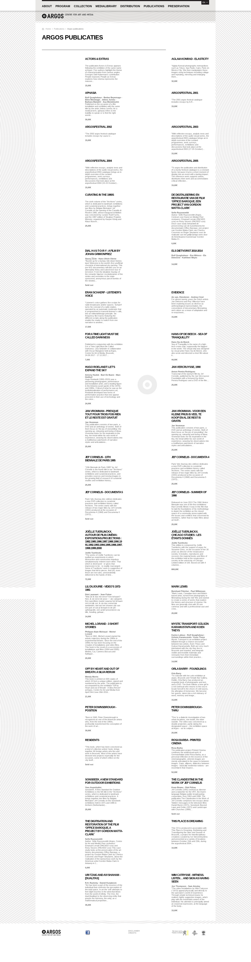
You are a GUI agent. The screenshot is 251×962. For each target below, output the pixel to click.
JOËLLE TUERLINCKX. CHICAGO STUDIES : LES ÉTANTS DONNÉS (186, 535)
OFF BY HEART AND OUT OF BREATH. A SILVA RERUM (102, 670)
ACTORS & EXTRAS (97, 58)
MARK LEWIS (179, 586)
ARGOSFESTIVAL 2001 (184, 92)
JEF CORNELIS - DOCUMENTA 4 (190, 457)
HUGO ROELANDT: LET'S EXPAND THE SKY (100, 368)
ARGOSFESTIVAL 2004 (98, 160)
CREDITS (132, 933)
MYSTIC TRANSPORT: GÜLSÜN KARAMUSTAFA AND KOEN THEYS (190, 627)
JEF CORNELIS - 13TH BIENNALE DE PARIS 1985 (100, 458)
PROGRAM (62, 6)
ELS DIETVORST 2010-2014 (186, 250)
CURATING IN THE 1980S (99, 194)
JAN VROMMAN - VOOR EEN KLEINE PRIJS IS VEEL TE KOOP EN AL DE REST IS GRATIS (188, 415)
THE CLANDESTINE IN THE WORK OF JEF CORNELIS (187, 781)
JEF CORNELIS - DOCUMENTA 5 (104, 492)
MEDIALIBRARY (106, 6)
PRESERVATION (178, 6)
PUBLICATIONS (154, 6)
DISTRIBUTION (130, 6)
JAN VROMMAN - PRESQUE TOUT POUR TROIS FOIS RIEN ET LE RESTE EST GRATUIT (103, 414)
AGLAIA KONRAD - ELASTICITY (190, 58)
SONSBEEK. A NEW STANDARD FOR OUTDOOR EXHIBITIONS (104, 781)
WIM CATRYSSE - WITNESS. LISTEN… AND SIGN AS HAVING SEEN (190, 878)
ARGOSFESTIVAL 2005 (184, 160)
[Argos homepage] (67, 18)
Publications (59, 29)
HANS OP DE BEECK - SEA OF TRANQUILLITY (189, 335)
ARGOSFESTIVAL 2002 (98, 126)
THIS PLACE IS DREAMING (187, 821)
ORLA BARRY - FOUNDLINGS (188, 668)
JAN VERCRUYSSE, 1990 (185, 366)
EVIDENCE (177, 292)
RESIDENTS (92, 740)
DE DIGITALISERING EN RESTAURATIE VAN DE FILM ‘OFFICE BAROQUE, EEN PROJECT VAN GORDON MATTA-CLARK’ (188, 201)
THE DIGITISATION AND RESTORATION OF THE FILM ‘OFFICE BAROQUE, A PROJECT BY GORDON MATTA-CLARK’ (104, 828)
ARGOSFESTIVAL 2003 (184, 126)
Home (48, 29)
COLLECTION (83, 6)
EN (203, 2)
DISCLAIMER (134, 931)
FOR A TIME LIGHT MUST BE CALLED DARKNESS (102, 335)
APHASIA (90, 92)
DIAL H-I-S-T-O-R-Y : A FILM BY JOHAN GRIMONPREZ (102, 252)
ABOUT (47, 6)
